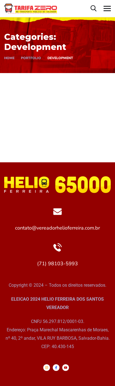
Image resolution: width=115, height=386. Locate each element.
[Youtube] (65, 367)
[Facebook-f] (56, 367)
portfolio (31, 58)
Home (9, 58)
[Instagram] (46, 367)
